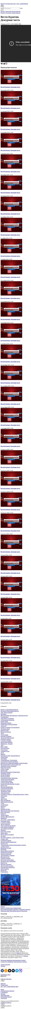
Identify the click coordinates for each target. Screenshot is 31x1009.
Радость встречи (5, 776)
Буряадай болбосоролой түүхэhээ (10, 784)
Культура (3, 806)
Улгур (2, 733)
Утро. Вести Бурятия (6, 712)
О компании (21, 909)
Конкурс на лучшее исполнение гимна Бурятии (14, 763)
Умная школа (4, 871)
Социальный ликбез (6, 781)
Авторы (3, 966)
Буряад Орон (4, 721)
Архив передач (16, 11)
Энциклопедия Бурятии (7, 779)
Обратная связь (5, 911)
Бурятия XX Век (5, 809)
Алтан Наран (4, 805)
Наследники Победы (6, 742)
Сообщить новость (6, 1002)
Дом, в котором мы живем (8, 825)
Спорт (2, 803)
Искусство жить (5, 812)
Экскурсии (24, 911)
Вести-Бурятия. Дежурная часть (10, 87)
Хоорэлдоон (4, 770)
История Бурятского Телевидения (10, 772)
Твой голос (4, 799)
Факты (2, 807)
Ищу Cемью (4, 746)
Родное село (4, 843)
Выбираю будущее (6, 848)
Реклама (27, 909)
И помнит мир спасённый (8, 861)
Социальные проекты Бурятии (9, 761)
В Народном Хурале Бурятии (9, 724)
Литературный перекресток (8, 842)
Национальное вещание (11, 909)
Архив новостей (5, 964)
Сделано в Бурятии (6, 741)
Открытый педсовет (6, 852)
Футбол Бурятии (5, 775)
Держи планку (5, 815)
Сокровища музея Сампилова (9, 778)
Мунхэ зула (4, 785)
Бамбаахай (4, 818)
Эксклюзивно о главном (7, 855)
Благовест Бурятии (6, 736)
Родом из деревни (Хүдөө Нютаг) (10, 727)
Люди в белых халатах (7, 866)
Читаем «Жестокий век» (7, 816)
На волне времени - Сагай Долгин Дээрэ (12, 837)
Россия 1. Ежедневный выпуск (9, 709)
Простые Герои (5, 748)
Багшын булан (5, 730)
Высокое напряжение (7, 787)
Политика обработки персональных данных (13, 960)
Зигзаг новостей (5, 824)
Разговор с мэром (5, 739)
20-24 (2, 752)
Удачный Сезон (5, 751)
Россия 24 (8, 11)
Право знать (4, 833)
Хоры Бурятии (5, 869)
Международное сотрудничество (10, 810)
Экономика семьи (6, 791)
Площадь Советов (6, 790)
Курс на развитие (5, 800)
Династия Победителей (7, 738)
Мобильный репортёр (7, 802)
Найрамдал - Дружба (6, 743)
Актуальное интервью (7, 828)
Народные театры (6, 831)
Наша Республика (6, 767)
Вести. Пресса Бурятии (7, 834)
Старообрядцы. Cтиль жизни (9, 760)
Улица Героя (4, 757)
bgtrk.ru (19, 953)
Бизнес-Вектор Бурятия (7, 851)
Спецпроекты (4, 717)
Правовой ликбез (5, 773)
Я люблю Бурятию (6, 840)
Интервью (3, 714)
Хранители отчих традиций (8, 766)
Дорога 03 (3, 726)
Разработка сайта (5, 974)
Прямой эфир (17, 908)
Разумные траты (5, 821)
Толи (2, 745)
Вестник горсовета (6, 864)
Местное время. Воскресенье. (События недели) (14, 715)
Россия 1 (3, 11)
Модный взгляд (5, 857)
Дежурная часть (5, 793)
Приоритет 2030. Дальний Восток (10, 755)
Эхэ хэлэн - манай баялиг (8, 819)
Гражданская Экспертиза (8, 867)
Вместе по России (6, 732)
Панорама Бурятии (6, 723)
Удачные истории (5, 858)
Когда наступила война (7, 860)
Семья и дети (4, 839)
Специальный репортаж (7, 720)
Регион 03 (3, 870)
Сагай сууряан (5, 769)
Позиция (3, 830)
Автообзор (4, 758)
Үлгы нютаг (4, 749)
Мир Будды (4, 863)
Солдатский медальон (7, 788)
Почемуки (3, 849)
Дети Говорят (4, 735)
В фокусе (3, 813)
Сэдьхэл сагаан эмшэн (7, 782)
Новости (3, 3)
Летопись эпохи (5, 729)
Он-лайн (3, 836)
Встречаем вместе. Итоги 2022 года (11, 764)
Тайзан (3, 797)
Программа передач (15, 911)
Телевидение (9, 3)
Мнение (3, 754)
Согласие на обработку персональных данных (14, 961)
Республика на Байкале (7, 827)
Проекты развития (6, 854)
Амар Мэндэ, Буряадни (7, 718)
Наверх (3, 906)
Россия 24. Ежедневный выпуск (10, 711)
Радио (2, 909)
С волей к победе (5, 822)
